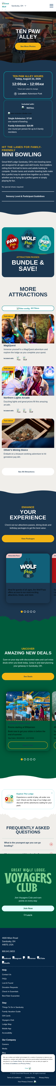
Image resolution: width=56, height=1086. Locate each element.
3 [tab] (28, 612)
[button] (51, 6)
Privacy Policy (25, 1063)
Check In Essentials (10, 991)
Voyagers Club (8, 1020)
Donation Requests (10, 987)
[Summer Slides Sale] (28, 721)
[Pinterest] (32, 957)
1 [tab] (21, 612)
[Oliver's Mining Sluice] (28, 440)
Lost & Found (7, 983)
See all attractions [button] (26, 472)
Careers (5, 1044)
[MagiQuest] (28, 338)
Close (26, 1068)
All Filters (35, 308)
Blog (4, 1053)
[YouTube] (41, 957)
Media (4, 1049)
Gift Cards (6, 1016)
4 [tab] (31, 612)
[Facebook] (6, 957)
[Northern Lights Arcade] (28, 390)
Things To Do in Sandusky (13, 1007)
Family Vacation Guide (11, 1011)
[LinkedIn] (6, 962)
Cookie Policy (17, 1061)
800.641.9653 (8, 951)
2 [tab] (24, 612)
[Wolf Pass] (28, 578)
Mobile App (6, 1028)
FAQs (4, 979)
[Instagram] (17, 957)
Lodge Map (6, 1024)
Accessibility (7, 1033)
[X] (24, 957)
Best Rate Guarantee (11, 996)
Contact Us (6, 974)
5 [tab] (34, 612)
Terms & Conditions (11, 1063)
